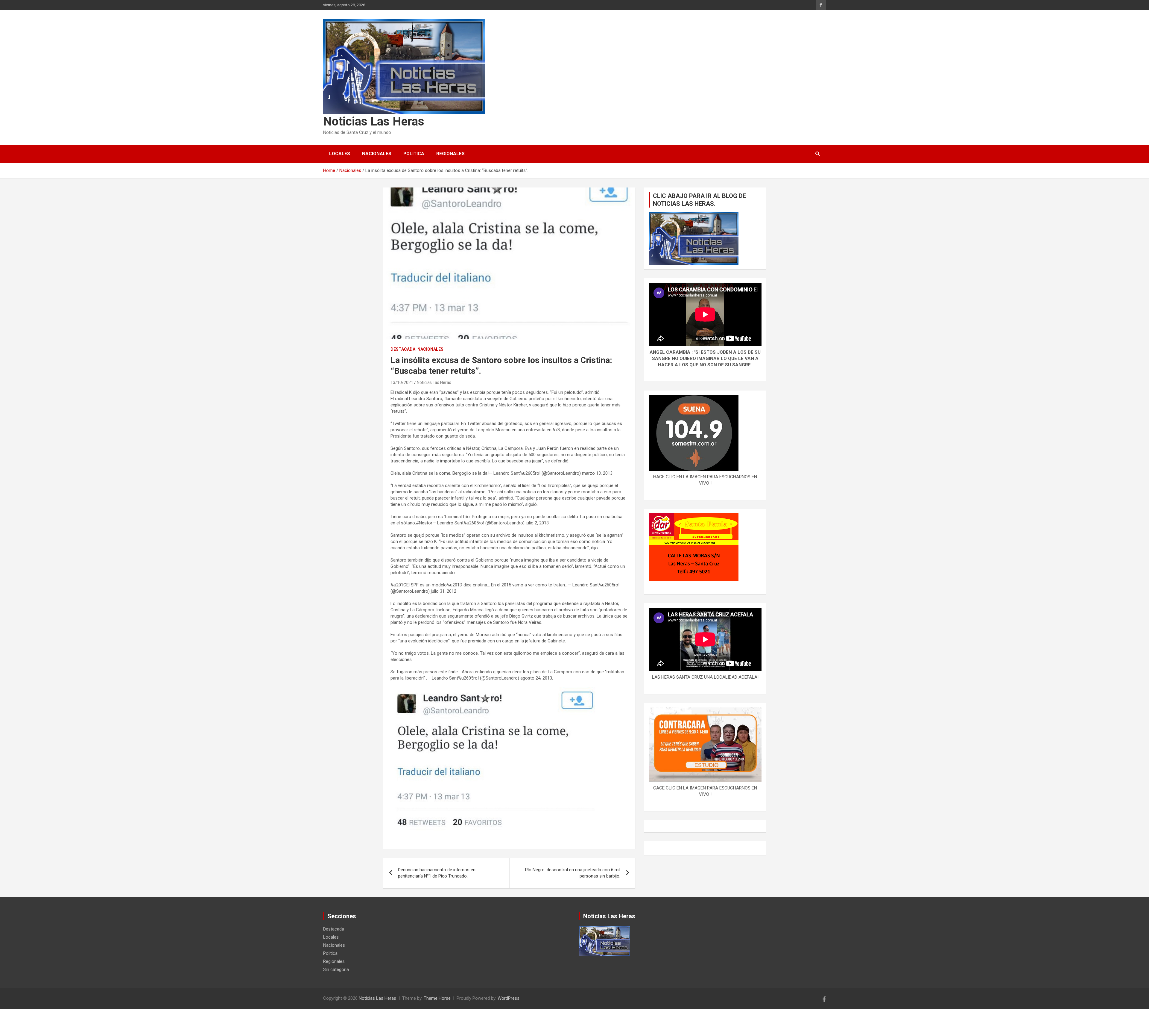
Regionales (450, 153)
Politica (413, 153)
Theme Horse (437, 998)
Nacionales (376, 153)
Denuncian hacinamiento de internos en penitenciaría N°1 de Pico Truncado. (436, 873)
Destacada (402, 349)
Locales (339, 153)
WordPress (508, 998)
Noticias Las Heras (373, 121)
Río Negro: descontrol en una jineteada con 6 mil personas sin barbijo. (572, 873)
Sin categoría (336, 969)
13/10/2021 (401, 382)
